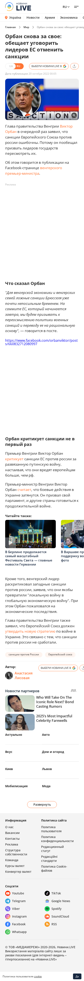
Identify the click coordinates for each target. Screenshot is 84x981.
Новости (33, 17)
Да (77, 976)
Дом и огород (53, 752)
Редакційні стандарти (49, 859)
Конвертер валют (18, 872)
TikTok (56, 893)
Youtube (18, 893)
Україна (15, 17)
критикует (14, 458)
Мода (46, 786)
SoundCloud (60, 916)
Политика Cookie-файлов (54, 868)
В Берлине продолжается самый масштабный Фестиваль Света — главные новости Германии (28, 558)
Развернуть (42, 804)
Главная (10, 27)
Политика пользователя (51, 829)
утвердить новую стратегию (30, 631)
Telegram (19, 901)
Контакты (12, 839)
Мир (26, 27)
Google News (60, 901)
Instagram (19, 916)
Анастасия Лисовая (24, 675)
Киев (9, 769)
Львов (47, 769)
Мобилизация (16, 786)
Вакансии (12, 833)
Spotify (56, 909)
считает (24, 489)
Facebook (19, 924)
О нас (9, 827)
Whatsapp (19, 932)
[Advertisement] (42, 230)
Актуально (13, 735)
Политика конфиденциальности (57, 839)
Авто (46, 735)
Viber (16, 909)
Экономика (69, 17)
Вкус (8, 752)
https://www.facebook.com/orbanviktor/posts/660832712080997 (41, 342)
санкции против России (24, 654)
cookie (38, 976)
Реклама (11, 844)
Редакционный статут (52, 849)
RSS (54, 924)
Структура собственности (16, 852)
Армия (50, 17)
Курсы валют (15, 866)
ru (65, 7)
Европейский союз (60, 654)
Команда (11, 860)
